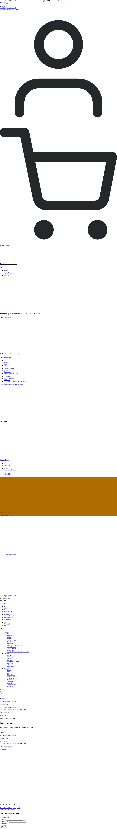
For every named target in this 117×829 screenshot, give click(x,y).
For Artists (7, 473)
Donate (6, 609)
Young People (8, 465)
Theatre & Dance (9, 368)
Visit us (2, 698)
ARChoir (3, 421)
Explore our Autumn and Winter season (11, 384)
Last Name (5, 823)
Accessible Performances (11, 373)
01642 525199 (4, 9)
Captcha (3, 825)
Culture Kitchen (11, 554)
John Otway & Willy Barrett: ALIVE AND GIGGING (20, 314)
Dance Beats (4, 460)
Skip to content (4, 245)
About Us (6, 275)
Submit (4, 827)
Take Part (6, 272)
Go (1, 267)
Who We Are (7, 616)
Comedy (6, 365)
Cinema (6, 362)
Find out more (4, 515)
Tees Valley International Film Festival (15, 381)
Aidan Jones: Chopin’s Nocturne (12, 354)
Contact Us (7, 622)
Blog (5, 608)
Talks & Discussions (9, 378)
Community (7, 372)
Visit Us (2, 6)
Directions (3, 603)
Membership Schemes (10, 470)
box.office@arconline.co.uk (8, 8)
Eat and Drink (8, 274)
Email (3, 819)
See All (6, 360)
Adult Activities (8, 376)
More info (3, 2)
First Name (5, 821)
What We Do (7, 614)
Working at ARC (8, 617)
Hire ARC (7, 625)
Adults (5, 468)
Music (5, 364)
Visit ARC (7, 624)
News (5, 606)
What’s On (7, 270)
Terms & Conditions (6, 808)
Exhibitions (7, 380)
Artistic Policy (8, 611)
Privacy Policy (17, 808)
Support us (3, 715)
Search (2, 263)
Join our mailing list (14, 9)
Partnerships (7, 619)
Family (6, 370)
